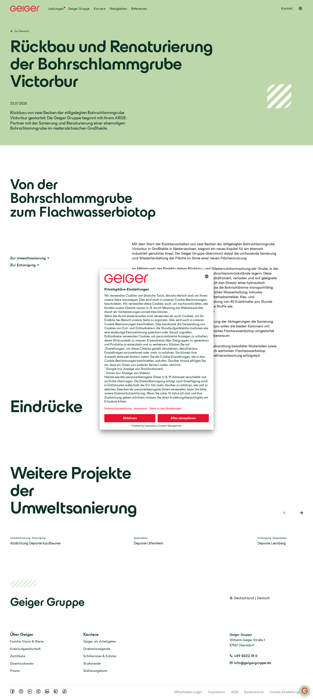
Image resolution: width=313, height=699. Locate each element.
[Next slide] (301, 513)
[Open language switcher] (300, 8)
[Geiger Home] (24, 9)
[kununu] (56, 692)
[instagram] (22, 692)
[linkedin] (48, 692)
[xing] (39, 692)
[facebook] (13, 692)
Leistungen (56, 8)
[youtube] (30, 692)
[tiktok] (65, 692)
